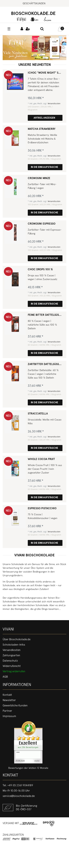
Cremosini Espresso (41, 223)
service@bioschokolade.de (19, 796)
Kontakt (7, 694)
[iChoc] (34, 19)
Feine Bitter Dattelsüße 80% (45, 314)
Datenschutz (10, 660)
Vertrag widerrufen (14, 671)
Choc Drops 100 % (40, 269)
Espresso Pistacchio (42, 508)
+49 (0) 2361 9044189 (20, 785)
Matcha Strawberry (41, 129)
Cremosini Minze (39, 178)
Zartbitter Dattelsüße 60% (45, 364)
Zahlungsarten (11, 655)
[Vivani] (21, 19)
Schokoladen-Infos (14, 644)
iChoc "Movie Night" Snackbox (45, 72)
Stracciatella (38, 413)
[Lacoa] (47, 19)
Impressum (9, 716)
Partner (7, 710)
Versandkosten (54, 103)
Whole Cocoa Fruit (41, 459)
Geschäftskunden (34, 3)
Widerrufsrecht (12, 666)
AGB (5, 676)
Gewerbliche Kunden (15, 705)
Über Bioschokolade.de (16, 639)
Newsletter (9, 700)
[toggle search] (42, 29)
